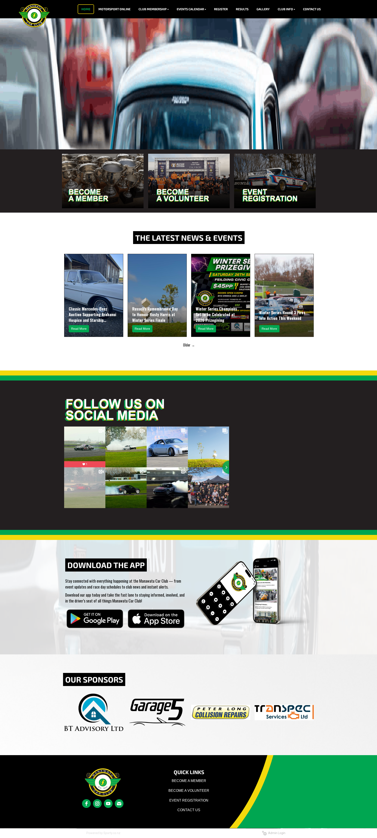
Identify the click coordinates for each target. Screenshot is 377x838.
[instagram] (97, 803)
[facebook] (86, 803)
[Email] (119, 803)
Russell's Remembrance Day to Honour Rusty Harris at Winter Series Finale (155, 314)
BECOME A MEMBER (189, 781)
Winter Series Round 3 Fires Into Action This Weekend (282, 315)
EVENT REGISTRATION (188, 800)
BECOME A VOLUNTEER (188, 790)
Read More (79, 328)
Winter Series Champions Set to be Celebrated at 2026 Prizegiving (216, 314)
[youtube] (108, 803)
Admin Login (276, 833)
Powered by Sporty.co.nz (103, 833)
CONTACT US (188, 810)
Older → (189, 345)
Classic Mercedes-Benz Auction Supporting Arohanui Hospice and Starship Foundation (92, 314)
